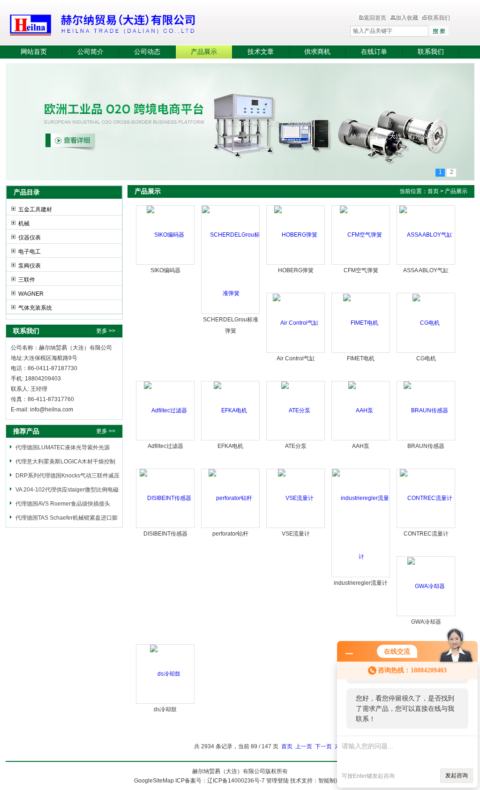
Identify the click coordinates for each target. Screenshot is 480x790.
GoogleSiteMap (154, 780)
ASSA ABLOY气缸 (426, 270)
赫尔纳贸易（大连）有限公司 (158, 23)
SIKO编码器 (165, 270)
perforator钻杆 (230, 533)
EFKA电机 (230, 446)
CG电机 (426, 358)
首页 (433, 191)
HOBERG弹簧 (296, 270)
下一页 (323, 746)
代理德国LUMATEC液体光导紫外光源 (62, 447)
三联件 (26, 279)
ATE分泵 (296, 446)
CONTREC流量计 (426, 533)
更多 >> (105, 331)
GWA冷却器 (426, 622)
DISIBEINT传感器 (165, 533)
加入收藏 (407, 18)
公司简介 (90, 51)
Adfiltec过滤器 (165, 446)
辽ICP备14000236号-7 (236, 780)
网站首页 (34, 51)
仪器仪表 (29, 237)
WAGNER (31, 294)
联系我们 (439, 18)
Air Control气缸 (296, 358)
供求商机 (317, 51)
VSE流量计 (296, 533)
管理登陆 (277, 780)
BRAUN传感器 (425, 446)
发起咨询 (456, 775)
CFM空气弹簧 (361, 270)
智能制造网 (332, 780)
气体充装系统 (35, 308)
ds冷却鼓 (165, 709)
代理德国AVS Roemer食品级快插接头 (62, 503)
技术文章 (261, 51)
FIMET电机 (361, 358)
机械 (24, 223)
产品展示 (204, 51)
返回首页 (375, 18)
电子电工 (29, 251)
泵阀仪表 (29, 265)
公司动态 (147, 51)
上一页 (303, 746)
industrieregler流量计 (361, 583)
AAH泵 (360, 446)
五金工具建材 (35, 209)
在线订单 (374, 51)
